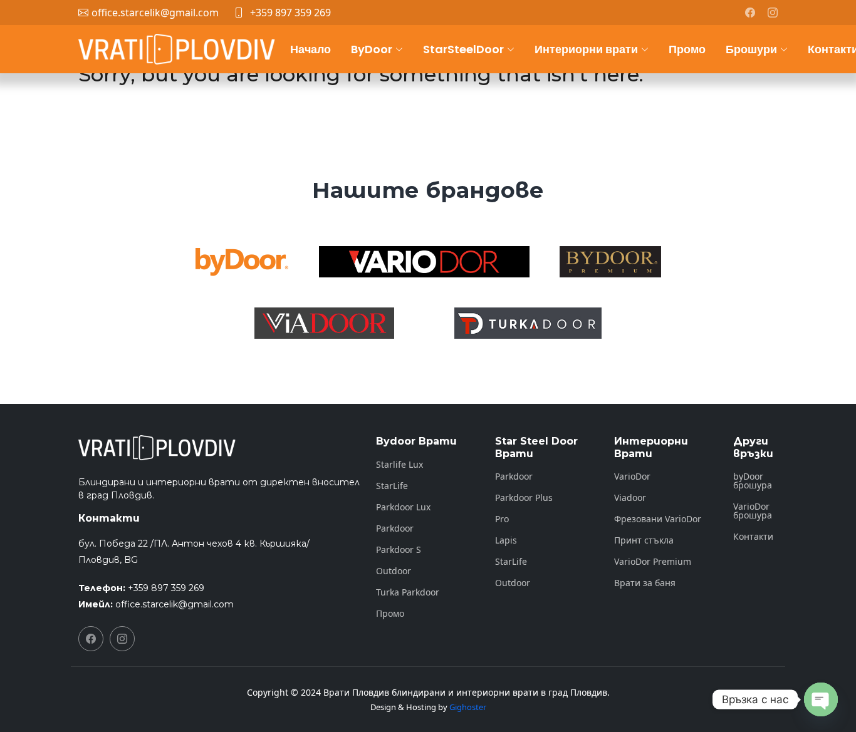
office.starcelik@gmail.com (174, 604)
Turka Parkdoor (407, 592)
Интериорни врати (586, 49)
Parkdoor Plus (524, 497)
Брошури (751, 49)
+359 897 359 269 (290, 12)
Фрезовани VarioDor (657, 519)
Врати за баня (645, 583)
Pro (502, 519)
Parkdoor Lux (403, 507)
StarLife (392, 486)
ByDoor (371, 49)
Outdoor (393, 571)
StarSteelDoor (463, 49)
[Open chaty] (821, 699)
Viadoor (630, 497)
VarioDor (632, 476)
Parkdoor (395, 528)
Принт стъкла (644, 540)
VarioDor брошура (752, 511)
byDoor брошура (752, 481)
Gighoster (467, 707)
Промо (687, 49)
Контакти (753, 536)
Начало (310, 49)
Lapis (506, 540)
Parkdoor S (398, 549)
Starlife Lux (399, 464)
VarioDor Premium (652, 561)
